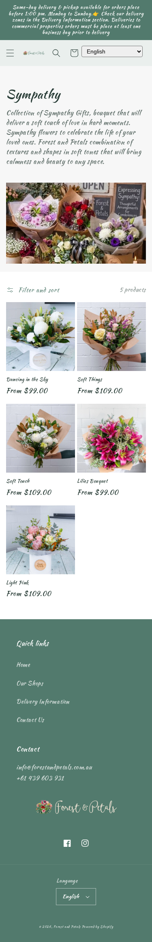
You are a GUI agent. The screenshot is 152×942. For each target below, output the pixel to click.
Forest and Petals (67, 926)
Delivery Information (43, 701)
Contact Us (30, 720)
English (70, 896)
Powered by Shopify (97, 926)
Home (23, 665)
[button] (10, 53)
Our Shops (29, 683)
